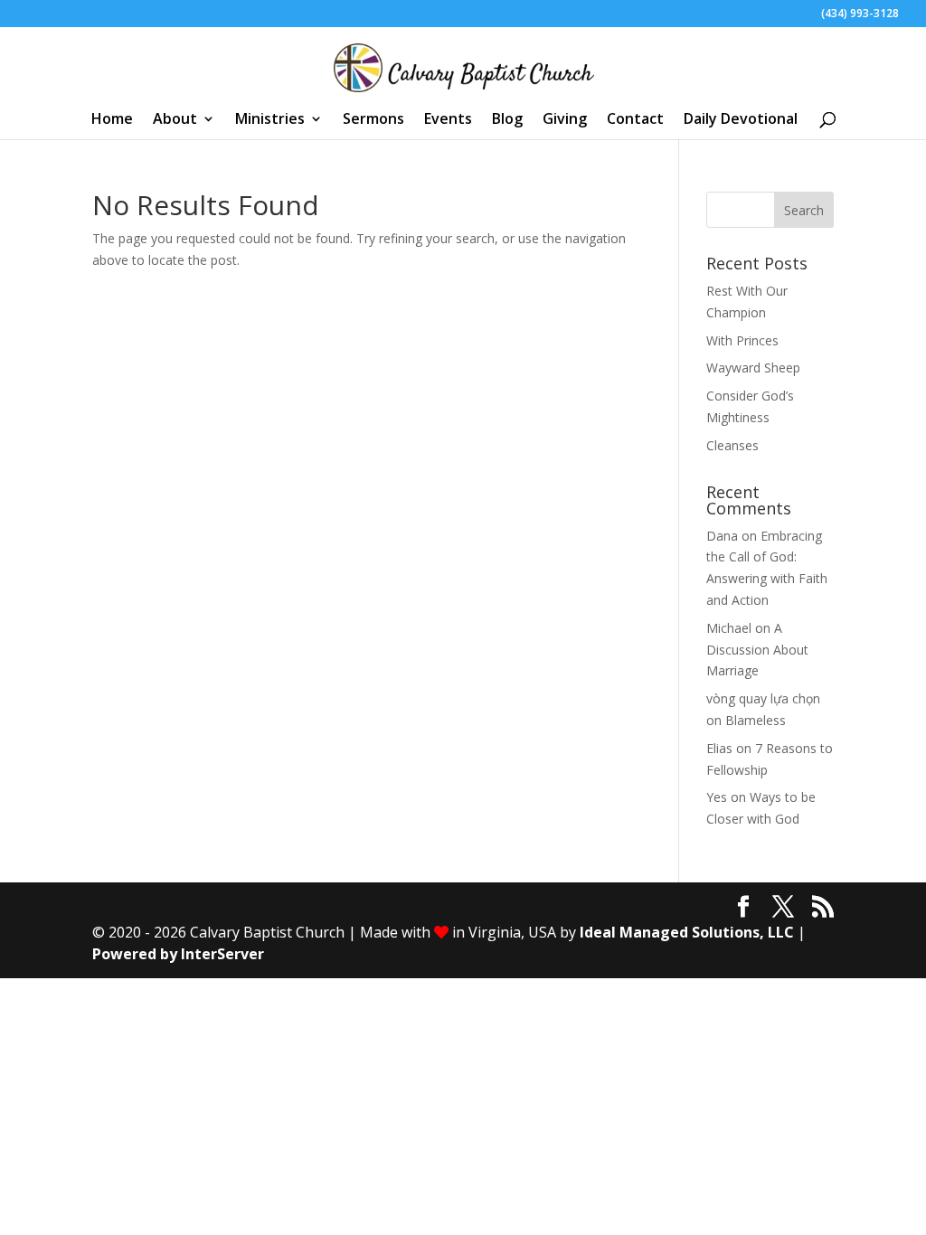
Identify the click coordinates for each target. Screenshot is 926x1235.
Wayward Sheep (753, 367)
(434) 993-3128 (860, 14)
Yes (716, 797)
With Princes (742, 340)
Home (112, 120)
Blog (507, 120)
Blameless (755, 720)
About (175, 120)
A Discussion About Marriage (757, 649)
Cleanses (732, 445)
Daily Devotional (741, 120)
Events (448, 120)
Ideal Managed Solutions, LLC (687, 932)
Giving (565, 120)
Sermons (373, 120)
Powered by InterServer (178, 954)
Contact (635, 120)
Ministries (270, 120)
